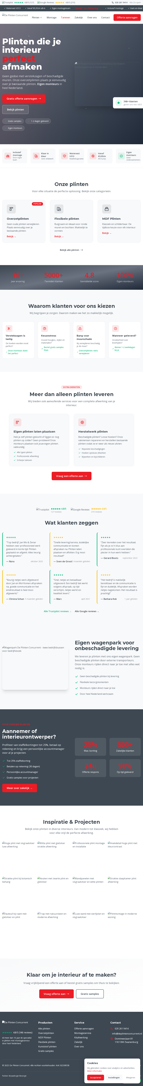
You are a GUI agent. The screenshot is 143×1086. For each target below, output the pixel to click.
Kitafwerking (81, 1037)
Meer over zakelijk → (20, 788)
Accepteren (95, 1077)
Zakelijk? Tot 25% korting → (75, 8)
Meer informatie (94, 1071)
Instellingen (114, 1077)
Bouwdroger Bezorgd (17, 1076)
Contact (105, 17)
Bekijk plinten (15, 109)
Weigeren (130, 1077)
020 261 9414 (121, 2)
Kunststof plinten (47, 1046)
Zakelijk (79, 17)
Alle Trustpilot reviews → (58, 611)
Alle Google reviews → (87, 611)
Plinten (35, 17)
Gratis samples (90, 994)
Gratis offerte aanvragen (22, 98)
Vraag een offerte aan (69, 476)
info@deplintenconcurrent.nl (127, 1033)
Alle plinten (44, 1028)
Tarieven (65, 17)
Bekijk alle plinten (69, 250)
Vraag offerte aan (54, 994)
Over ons (92, 17)
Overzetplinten (46, 1033)
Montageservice (82, 1033)
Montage (51, 17)
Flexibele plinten (46, 1042)
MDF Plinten (44, 1037)
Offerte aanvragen (127, 17)
